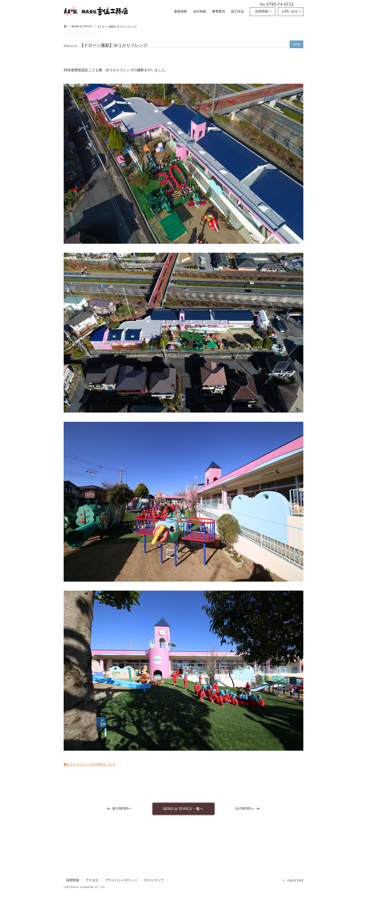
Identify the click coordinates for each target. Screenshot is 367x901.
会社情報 (199, 11)
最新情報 (180, 11)
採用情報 (72, 880)
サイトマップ (154, 880)
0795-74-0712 (280, 4)
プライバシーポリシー (121, 880)
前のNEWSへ (122, 808)
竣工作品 (237, 11)
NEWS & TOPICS (82, 26)
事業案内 (218, 11)
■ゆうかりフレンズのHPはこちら (90, 764)
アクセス (92, 880)
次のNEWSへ (245, 808)
